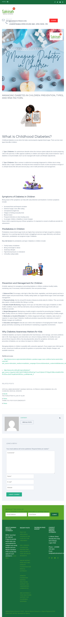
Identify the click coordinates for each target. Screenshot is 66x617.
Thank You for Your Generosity (13, 400)
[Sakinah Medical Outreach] (8, 11)
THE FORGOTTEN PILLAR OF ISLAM (13, 396)
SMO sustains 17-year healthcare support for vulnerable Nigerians (25, 597)
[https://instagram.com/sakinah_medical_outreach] (58, 558)
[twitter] (57, 2)
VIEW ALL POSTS (27, 422)
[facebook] (55, 2)
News (5, 398)
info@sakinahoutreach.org (16, 21)
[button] (4, 1)
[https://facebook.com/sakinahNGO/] (49, 558)
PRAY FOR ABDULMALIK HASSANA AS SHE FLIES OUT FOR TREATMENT (25, 536)
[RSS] (59, 418)
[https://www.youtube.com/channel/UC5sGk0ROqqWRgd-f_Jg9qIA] (55, 558)
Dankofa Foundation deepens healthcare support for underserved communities (24, 582)
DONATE (53, 20)
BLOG (5, 394)
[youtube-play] (60, 2)
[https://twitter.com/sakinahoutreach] (52, 558)
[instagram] (62, 2)
